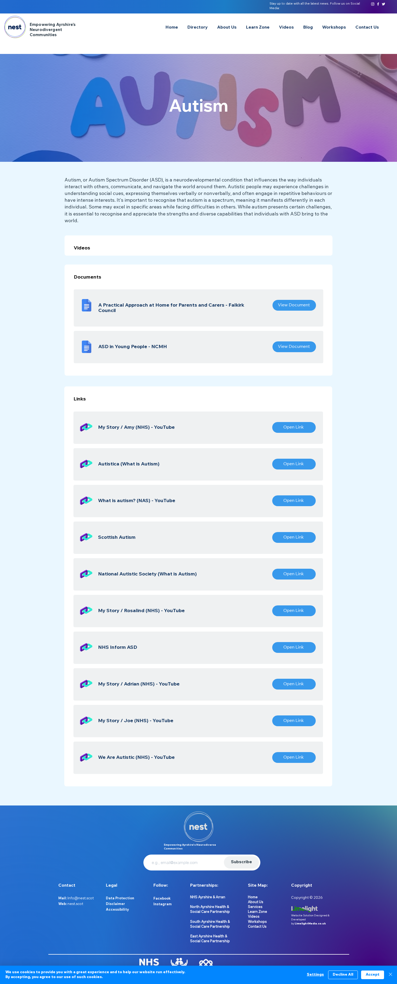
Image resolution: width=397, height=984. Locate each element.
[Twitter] (383, 4)
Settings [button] (315, 975)
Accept (372, 975)
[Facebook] (378, 4)
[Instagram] (373, 4)
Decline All (343, 975)
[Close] (390, 975)
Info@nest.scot (81, 898)
